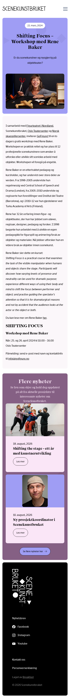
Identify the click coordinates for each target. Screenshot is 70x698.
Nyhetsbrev (19, 618)
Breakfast (28, 677)
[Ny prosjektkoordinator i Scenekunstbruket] (35, 508)
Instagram (24, 635)
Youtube (22, 643)
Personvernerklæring (24, 668)
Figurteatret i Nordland (39, 125)
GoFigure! (42, 136)
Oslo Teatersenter (38, 131)
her (45, 318)
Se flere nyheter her (33, 551)
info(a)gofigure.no (18, 358)
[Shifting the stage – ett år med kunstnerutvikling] (35, 437)
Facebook (23, 626)
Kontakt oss (18, 659)
